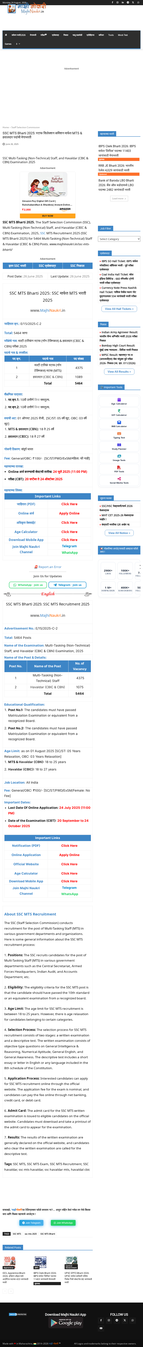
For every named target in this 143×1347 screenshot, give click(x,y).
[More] (84, 150)
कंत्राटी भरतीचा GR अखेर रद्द (115, 524)
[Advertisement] (71, 94)
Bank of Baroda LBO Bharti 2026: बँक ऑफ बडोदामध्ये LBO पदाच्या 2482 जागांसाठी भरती (116, 185)
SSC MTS (17, 1233)
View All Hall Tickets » (119, 308)
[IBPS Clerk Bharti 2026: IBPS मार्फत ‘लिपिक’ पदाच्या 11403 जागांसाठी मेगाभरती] (41, 1262)
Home (6, 127)
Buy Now (47, 216)
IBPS (36, 1267)
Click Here (69, 540)
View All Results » (119, 371)
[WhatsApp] (138, 3)
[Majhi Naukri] (28, 8)
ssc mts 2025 (31, 1233)
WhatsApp (70, 552)
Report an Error (47, 567)
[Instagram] (117, 3)
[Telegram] (128, 3)
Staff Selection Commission (25, 127)
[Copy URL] (75, 150)
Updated (103, 174)
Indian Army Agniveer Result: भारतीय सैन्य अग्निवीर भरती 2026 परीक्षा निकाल (119, 336)
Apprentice (8, 1267)
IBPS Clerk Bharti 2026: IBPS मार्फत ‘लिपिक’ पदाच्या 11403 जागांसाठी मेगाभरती (45, 1276)
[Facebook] (112, 3)
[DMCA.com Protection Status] (18, 1314)
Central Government (71, 1266)
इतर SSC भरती (18, 266)
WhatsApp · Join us (30, 585)
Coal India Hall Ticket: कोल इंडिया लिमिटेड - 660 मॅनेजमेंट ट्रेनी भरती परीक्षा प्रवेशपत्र (117, 278)
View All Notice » (119, 533)
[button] (136, 19)
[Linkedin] (123, 3)
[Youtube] (101, 1329)
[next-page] (11, 1291)
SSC (43, 233)
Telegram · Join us (69, 585)
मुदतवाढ (37, 1283)
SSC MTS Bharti (47, 1233)
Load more (117, 198)
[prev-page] (5, 1291)
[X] (133, 3)
